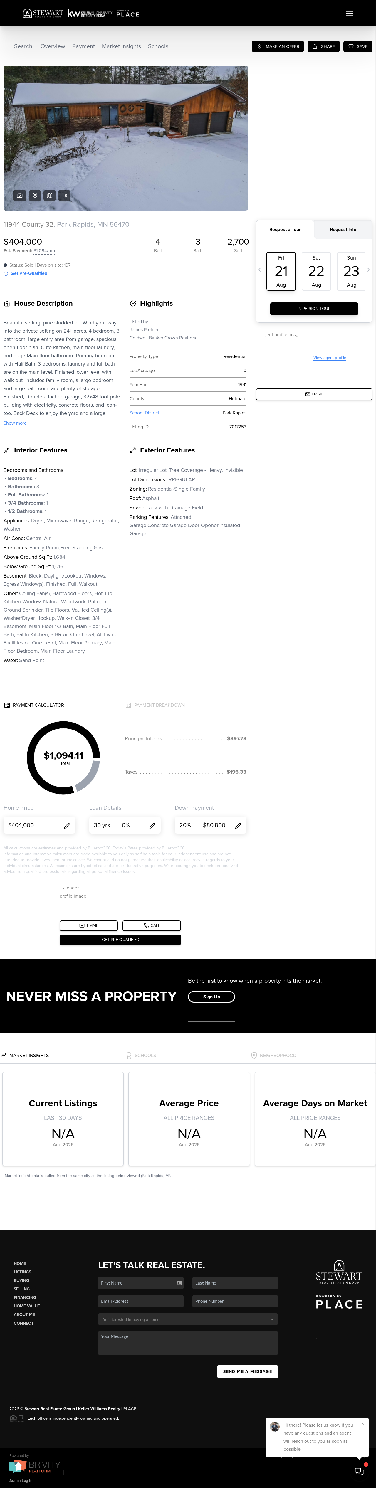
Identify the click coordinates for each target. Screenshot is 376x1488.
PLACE (129, 1408)
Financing (25, 1297)
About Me (24, 1314)
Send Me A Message (247, 1371)
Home (20, 1263)
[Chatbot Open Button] (359, 1471)
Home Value (27, 1306)
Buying (21, 1280)
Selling (22, 1289)
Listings (22, 1272)
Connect (23, 1323)
